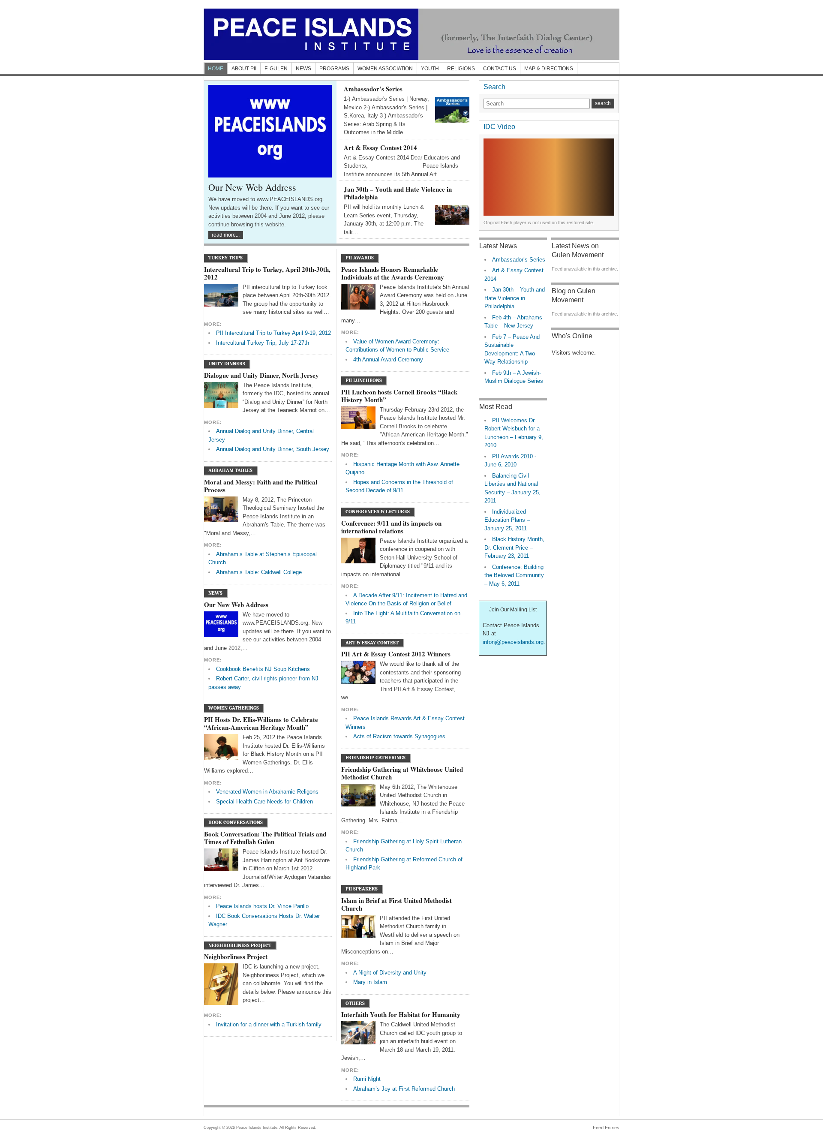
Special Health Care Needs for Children (264, 801)
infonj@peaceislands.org (513, 642)
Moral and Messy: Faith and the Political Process (260, 485)
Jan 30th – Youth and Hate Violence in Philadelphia (398, 193)
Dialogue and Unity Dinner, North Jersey (261, 375)
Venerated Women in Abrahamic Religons (267, 791)
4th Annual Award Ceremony (388, 359)
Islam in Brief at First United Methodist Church (396, 904)
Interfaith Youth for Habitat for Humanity (400, 1014)
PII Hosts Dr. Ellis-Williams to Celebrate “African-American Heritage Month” (261, 723)
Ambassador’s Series (373, 88)
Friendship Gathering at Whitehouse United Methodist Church (402, 773)
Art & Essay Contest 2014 (380, 147)
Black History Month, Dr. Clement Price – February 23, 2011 (514, 547)
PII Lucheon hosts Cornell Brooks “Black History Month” (399, 395)
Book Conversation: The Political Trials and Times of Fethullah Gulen (265, 837)
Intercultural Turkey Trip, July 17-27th (262, 343)
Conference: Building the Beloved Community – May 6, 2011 (514, 575)
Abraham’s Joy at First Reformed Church (404, 1089)
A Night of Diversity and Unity (390, 972)
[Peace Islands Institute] (411, 34)
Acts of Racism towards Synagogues (399, 736)
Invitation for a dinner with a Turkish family (268, 1024)
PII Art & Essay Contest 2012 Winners (396, 654)
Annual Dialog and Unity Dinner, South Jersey (272, 449)
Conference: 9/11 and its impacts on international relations (391, 526)
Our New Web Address (252, 187)
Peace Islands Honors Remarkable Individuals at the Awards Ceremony (392, 273)
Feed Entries (606, 1127)
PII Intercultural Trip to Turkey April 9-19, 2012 (273, 333)
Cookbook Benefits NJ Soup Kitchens (263, 669)
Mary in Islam (370, 982)
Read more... (226, 235)
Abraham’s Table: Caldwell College (259, 572)
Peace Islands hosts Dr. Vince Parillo (262, 906)
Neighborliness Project (235, 956)
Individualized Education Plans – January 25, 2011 (507, 520)
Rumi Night (367, 1079)
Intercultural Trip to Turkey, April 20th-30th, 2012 (267, 273)
